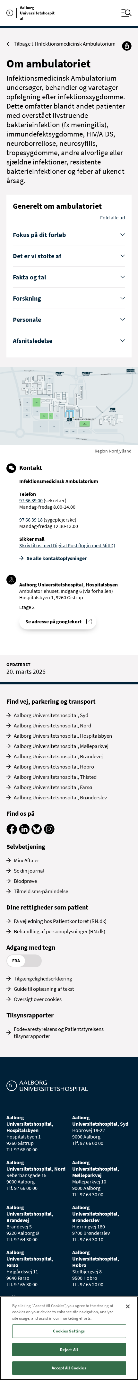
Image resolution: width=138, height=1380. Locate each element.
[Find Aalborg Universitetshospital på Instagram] (49, 832)
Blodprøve (25, 880)
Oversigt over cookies (38, 999)
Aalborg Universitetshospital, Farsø (53, 787)
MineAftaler (26, 860)
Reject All (69, 1349)
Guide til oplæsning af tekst (44, 988)
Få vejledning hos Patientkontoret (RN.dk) (60, 921)
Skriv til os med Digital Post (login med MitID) (67, 545)
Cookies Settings (69, 1331)
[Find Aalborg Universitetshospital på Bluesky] (36, 832)
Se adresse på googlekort (53, 621)
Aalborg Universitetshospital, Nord (52, 725)
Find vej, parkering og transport (51, 701)
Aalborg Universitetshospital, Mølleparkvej (61, 746)
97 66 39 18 (31, 519)
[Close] (128, 1306)
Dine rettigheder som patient (47, 907)
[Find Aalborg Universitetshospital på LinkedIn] (24, 832)
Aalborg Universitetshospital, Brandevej (58, 756)
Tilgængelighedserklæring (43, 978)
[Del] (127, 46)
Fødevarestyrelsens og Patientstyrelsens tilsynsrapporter (59, 1032)
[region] (69, 1338)
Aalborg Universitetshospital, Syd (51, 715)
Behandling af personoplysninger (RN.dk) (59, 931)
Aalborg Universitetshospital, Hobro (54, 766)
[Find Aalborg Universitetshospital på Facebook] (11, 832)
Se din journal (29, 870)
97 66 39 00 (31, 500)
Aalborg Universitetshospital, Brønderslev (60, 797)
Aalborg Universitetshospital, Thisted (55, 776)
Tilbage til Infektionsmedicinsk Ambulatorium (65, 44)
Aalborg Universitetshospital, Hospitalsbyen (63, 735)
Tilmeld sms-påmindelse (41, 891)
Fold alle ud (112, 217)
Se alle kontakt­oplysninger (57, 558)
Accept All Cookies (69, 1368)
